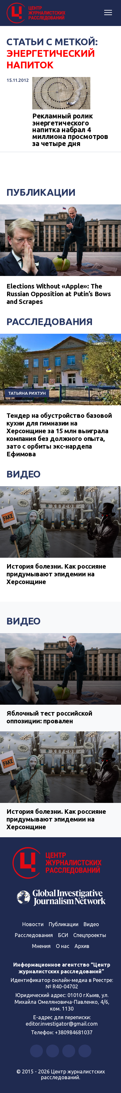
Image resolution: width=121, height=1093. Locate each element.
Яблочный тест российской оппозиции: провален (49, 717)
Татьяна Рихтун (27, 393)
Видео (23, 474)
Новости (33, 924)
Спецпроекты (89, 935)
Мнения (41, 946)
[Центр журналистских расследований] (37, 13)
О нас (62, 946)
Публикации (41, 192)
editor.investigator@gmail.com (62, 1024)
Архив (82, 946)
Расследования (49, 321)
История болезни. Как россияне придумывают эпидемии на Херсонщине (56, 574)
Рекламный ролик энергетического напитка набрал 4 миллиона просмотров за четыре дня (70, 130)
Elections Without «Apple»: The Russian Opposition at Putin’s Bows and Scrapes (58, 293)
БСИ (63, 935)
